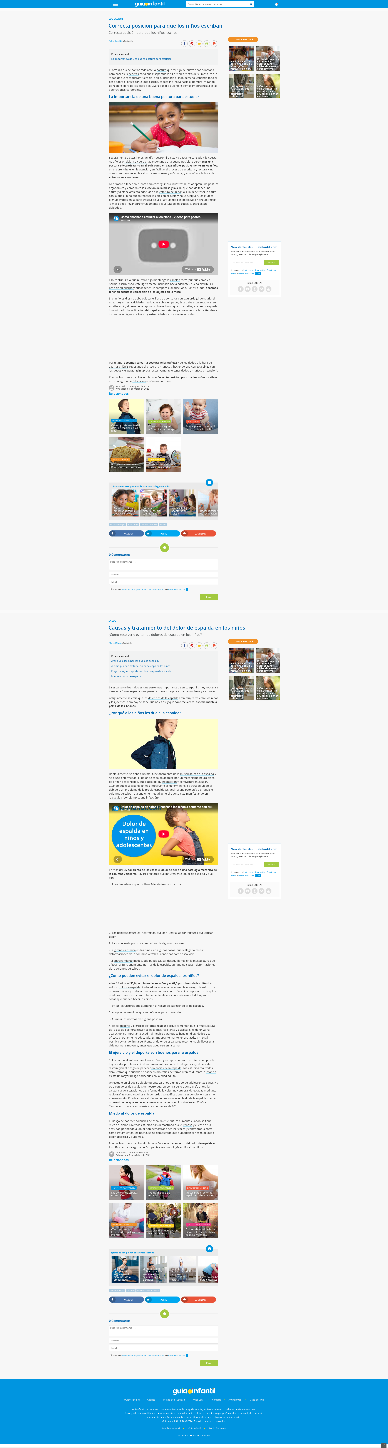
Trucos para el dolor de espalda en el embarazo (199, 1194)
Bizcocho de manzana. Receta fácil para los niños (126, 466)
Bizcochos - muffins (120, 460)
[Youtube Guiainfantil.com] (268, 289)
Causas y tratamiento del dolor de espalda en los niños (125, 428)
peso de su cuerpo (121, 288)
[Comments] (214, 44)
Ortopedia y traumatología (123, 420)
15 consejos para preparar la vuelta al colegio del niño (140, 486)
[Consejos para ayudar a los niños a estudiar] (163, 471)
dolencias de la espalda (163, 698)
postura (161, 70)
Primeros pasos (117, 1290)
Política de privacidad (174, 1399)
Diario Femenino (217, 1428)
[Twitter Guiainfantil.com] (261, 289)
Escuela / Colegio (157, 460)
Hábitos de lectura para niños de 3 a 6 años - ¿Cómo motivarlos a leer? (241, 65)
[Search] (251, 4)
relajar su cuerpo (135, 161)
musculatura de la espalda (197, 774)
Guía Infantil (194, 1428)
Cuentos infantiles (149, 524)
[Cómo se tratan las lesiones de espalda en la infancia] (126, 1237)
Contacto (216, 1399)
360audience (203, 1435)
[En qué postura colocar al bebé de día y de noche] (200, 433)
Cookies (151, 1399)
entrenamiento (123, 960)
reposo (187, 1125)
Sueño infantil (193, 422)
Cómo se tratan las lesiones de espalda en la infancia (125, 1232)
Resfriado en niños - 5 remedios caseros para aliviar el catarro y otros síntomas (268, 63)
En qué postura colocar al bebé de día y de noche (200, 428)
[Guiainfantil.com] (150, 6)
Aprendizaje (133, 524)
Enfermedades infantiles (160, 422)
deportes (178, 943)
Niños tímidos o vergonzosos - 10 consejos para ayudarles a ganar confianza (267, 91)
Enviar (209, 597)
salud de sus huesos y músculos (161, 173)
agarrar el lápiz (118, 366)
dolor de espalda (129, 987)
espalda (175, 280)
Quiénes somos (132, 1399)
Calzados (131, 1290)
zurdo (116, 302)
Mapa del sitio (256, 1399)
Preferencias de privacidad (134, 589)
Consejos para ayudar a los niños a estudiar (161, 466)
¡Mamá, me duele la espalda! (159, 1194)
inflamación (169, 782)
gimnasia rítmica (125, 950)
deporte (125, 1026)
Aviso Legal (198, 1399)
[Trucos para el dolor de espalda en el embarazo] (200, 1199)
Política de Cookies (176, 589)
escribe (113, 306)
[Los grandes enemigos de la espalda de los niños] (163, 1237)
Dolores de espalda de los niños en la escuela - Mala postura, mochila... (200, 1232)
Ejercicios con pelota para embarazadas (132, 1252)
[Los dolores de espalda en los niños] (126, 1199)
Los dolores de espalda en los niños (124, 1194)
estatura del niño (170, 192)
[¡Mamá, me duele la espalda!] (163, 1199)
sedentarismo (124, 884)
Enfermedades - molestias (197, 1188)
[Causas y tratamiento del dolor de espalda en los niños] (126, 433)
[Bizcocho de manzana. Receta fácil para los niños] (126, 471)
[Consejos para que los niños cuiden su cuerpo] (163, 433)
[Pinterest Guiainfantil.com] (247, 289)
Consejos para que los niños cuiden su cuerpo (161, 428)
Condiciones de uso (156, 589)
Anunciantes (235, 1399)
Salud (113, 620)
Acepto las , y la (148, 589)
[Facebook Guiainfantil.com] (240, 289)
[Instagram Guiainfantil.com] (254, 289)
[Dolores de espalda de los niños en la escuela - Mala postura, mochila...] (200, 1237)
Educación (116, 18)
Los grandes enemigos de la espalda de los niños (163, 1232)
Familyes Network (171, 1428)
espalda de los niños (126, 687)
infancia (211, 1072)
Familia (163, 524)
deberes (134, 74)
